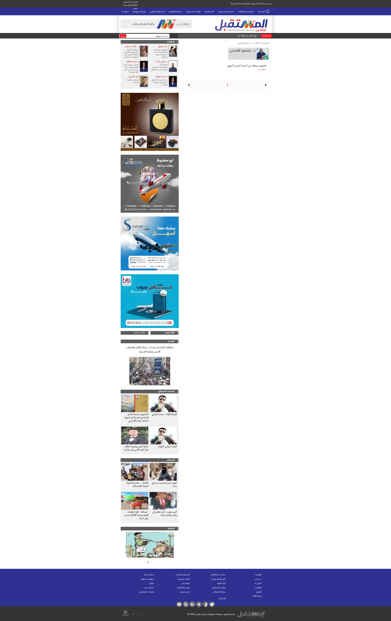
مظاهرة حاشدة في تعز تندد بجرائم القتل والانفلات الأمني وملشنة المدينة (150, 349)
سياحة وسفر (149, 575)
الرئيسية (261, 11)
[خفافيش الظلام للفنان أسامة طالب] (150, 557)
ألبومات (171, 341)
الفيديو (258, 592)
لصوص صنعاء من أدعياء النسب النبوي (246, 65)
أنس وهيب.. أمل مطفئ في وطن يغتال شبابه (165, 513)
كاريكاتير (171, 528)
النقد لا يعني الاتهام (167, 446)
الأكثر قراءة (170, 332)
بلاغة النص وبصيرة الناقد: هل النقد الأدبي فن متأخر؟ (136, 448)
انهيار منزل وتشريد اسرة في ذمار (164, 484)
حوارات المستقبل (193, 11)
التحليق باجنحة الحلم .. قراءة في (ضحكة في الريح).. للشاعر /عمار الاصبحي (136, 417)
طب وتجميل (185, 592)
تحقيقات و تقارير (147, 579)
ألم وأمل (171, 460)
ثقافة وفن (185, 583)
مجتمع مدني (149, 587)
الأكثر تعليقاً (139, 332)
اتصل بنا (125, 11)
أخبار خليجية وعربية (226, 11)
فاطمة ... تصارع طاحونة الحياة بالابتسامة (137, 484)
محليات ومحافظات (246, 11)
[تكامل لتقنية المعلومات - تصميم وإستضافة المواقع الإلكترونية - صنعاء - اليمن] (131, 615)
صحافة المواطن (175, 11)
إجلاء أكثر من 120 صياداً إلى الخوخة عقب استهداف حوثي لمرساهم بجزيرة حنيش (221, 36)
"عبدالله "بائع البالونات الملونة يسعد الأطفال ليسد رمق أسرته (136, 515)
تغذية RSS (257, 596)
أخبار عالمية (209, 11)
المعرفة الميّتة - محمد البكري (164, 414)
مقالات (257, 43)
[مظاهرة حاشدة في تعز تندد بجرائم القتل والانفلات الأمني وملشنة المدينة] (150, 371)
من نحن (258, 579)
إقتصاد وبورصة (139, 11)
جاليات (151, 583)
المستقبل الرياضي (157, 11)
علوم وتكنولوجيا (183, 587)
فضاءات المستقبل (166, 391)
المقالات (171, 41)
